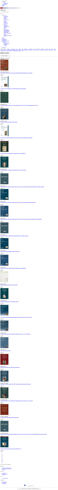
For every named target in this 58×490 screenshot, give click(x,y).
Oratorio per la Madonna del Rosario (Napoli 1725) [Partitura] (10, 251)
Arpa (4, 20)
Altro (4, 36)
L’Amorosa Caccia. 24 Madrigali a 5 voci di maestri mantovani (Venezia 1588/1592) (13, 88)
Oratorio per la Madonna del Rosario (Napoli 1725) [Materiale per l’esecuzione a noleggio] (14, 235)
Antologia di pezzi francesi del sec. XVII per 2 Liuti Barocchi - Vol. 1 (10, 448)
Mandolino (5, 22)
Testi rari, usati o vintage (5, 41)
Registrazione (6, 3)
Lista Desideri (4, 483)
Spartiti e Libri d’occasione (8, 35)
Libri (3, 37)
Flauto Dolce (6, 24)
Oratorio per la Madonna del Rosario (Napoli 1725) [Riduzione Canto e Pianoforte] (13, 268)
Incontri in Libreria (6, 43)
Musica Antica (6, 32)
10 (2, 460)
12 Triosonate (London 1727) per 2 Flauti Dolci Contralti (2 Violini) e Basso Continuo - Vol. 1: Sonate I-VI (16, 400)
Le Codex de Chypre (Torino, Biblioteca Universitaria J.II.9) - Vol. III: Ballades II (12, 153)
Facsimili (5, 34)
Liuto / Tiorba (6, 23)
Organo (5, 17)
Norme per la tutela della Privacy (7, 468)
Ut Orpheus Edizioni (5, 478)
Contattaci (5, 45)
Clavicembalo (6, 16)
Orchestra (5, 27)
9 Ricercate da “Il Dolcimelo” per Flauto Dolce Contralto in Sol (10, 367)
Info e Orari (5, 42)
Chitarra (5, 21)
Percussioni (5, 25)
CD (4, 33)
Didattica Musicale (6, 30)
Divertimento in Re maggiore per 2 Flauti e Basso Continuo (9, 301)
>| (2, 462)
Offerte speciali (4, 40)
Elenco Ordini (4, 482)
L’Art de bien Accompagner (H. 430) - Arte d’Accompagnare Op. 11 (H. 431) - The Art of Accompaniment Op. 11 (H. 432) (19, 105)
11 (2, 461)
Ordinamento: (2, 58)
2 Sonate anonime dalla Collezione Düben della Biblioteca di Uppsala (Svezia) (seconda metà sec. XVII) (16, 317)
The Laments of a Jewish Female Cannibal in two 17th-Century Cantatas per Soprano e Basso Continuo (16, 137)
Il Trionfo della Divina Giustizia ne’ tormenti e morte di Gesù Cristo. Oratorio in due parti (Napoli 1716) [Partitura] (18, 202)
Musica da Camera (6, 26)
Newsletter (5, 44)
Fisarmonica (5, 18)
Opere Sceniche (6, 29)
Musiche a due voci (9, 50)
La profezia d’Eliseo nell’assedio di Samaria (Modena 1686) (9, 417)
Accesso (5, 2)
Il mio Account (4, 481)
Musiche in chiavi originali (17, 50)
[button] (30, 485)
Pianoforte (5, 15)
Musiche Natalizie (6, 31)
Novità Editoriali (4, 39)
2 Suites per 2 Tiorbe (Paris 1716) (5, 350)
